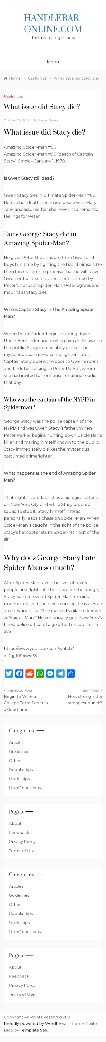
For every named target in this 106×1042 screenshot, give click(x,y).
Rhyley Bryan (48, 120)
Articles (16, 742)
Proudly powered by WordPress (35, 1023)
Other (15, 760)
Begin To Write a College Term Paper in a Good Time (26, 703)
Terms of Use (22, 850)
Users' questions (25, 787)
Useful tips (13, 96)
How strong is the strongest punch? (85, 699)
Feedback (19, 832)
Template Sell (33, 1030)
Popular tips (21, 769)
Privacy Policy (22, 841)
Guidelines (19, 751)
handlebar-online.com (53, 24)
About (15, 823)
